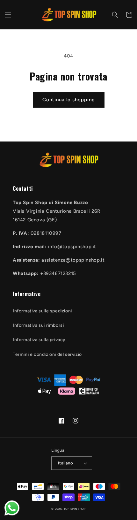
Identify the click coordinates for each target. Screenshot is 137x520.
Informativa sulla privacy (39, 339)
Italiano (65, 463)
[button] (8, 15)
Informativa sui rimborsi (38, 325)
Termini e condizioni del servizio (47, 354)
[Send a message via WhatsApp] (12, 508)
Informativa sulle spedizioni (42, 311)
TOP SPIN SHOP (75, 508)
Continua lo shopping (68, 100)
